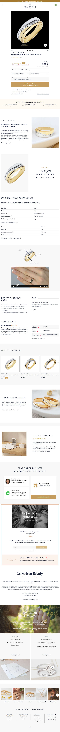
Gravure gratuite (35, 73)
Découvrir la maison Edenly (28, 600)
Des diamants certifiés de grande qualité (10, 238)
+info (33, 551)
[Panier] (58, 5)
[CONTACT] (56, 5)
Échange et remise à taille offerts (20, 92)
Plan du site (27, 709)
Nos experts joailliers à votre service (51, 105)
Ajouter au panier (31, 84)
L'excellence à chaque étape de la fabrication (19, 203)
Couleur (3, 213)
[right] (45, 45)
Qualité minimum (6, 216)
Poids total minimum (7, 232)
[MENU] (2, 4)
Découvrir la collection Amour (9, 410)
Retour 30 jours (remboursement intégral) (21, 89)
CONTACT (18, 709)
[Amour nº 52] (30, 30)
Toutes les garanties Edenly (43, 94)
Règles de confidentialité (38, 709)
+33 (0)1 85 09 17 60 (44, 486)
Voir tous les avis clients (37, 339)
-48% (23, 63)
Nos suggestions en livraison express (21, 79)
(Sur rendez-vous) (23, 715)
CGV (22, 709)
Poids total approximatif (7, 219)
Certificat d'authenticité (18, 94)
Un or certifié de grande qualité (8, 222)
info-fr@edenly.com (37, 717)
